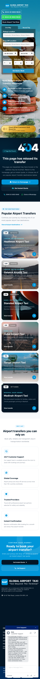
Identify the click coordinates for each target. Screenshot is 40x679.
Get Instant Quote (21, 188)
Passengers (7, 59)
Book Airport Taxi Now (11, 22)
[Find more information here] (22, 651)
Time (21, 50)
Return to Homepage (20, 182)
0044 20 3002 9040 (13, 12)
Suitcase (17, 59)
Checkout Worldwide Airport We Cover (15, 117)
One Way (8, 27)
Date (5, 50)
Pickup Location (9, 32)
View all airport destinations (11, 224)
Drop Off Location (9, 41)
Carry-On (28, 59)
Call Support (21, 568)
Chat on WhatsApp (30, 194)
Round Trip (26, 27)
